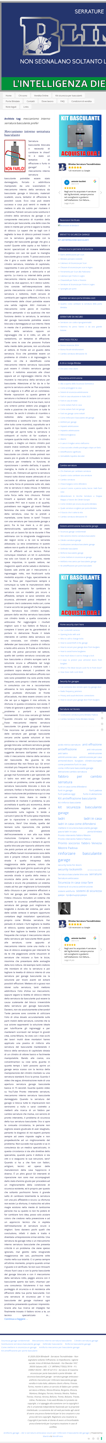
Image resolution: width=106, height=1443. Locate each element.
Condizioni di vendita (81, 101)
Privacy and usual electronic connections (77, 695)
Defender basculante (69, 548)
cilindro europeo (93, 760)
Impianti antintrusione (69, 426)
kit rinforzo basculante (69, 802)
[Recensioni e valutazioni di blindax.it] (68, 225)
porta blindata (95, 831)
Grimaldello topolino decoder (72, 456)
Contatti (31, 101)
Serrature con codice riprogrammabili (75, 322)
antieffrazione (67, 749)
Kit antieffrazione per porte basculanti (76, 565)
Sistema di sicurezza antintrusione (75, 886)
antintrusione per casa (90, 757)
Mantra (46, 1436)
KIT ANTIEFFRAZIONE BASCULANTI (73, 240)
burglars (79, 760)
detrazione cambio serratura (72, 771)
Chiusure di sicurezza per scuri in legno (76, 267)
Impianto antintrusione (69, 430)
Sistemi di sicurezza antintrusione (74, 392)
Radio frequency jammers (71, 691)
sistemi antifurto (66, 891)
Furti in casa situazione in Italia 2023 (75, 396)
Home (9, 95)
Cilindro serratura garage (70, 540)
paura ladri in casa (67, 831)
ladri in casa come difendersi (77, 824)
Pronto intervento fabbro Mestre (74, 835)
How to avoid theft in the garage (74, 643)
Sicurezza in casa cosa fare (75, 882)
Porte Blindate (13, 101)
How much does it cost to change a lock (77, 655)
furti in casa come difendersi (72, 786)
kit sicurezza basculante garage (80, 810)
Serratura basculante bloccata (73, 874)
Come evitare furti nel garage (72, 409)
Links (26, 106)
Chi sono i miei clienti (69, 368)
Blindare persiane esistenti (71, 259)
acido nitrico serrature (69, 744)
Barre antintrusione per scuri (72, 254)
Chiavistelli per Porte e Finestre (73, 280)
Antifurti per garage (68, 422)
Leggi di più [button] (69, 203)
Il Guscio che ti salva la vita (71, 512)
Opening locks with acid (70, 634)
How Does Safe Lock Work (71, 672)
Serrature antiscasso (68, 878)
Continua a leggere (16, 1318)
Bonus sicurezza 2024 (69, 345)
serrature (95, 874)
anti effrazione (92, 744)
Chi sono (23, 95)
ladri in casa (93, 818)
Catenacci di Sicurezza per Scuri (73, 263)
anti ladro (63, 753)
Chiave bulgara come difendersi (73, 484)
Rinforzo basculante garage (71, 553)
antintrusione (95, 753)
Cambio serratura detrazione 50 (73, 353)
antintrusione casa (67, 757)
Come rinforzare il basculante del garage (77, 417)
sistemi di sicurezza (89, 891)
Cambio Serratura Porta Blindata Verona (77, 719)
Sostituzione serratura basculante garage (77, 544)
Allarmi (63, 439)
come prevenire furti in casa (72, 764)
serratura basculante (95, 870)
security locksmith (70, 869)
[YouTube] (3, 713)
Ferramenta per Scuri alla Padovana (75, 271)
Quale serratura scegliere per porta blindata (78, 508)
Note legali (11, 106)
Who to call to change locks (72, 638)
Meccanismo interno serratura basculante (77, 536)
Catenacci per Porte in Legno (72, 276)
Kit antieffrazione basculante (77, 798)
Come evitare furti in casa (71, 405)
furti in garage (65, 790)
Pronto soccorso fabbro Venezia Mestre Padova (80, 845)
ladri (61, 818)
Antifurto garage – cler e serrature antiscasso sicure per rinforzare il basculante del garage (46, 1433)
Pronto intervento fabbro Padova (74, 838)
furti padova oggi (66, 793)
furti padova (95, 790)
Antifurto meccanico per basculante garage (78, 561)
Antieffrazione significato (70, 452)
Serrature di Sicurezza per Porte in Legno (77, 284)
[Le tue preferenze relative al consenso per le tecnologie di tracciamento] (101, 1438)
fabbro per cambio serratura (80, 779)
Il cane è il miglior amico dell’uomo (74, 443)
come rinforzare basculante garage (75, 768)
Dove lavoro (47, 101)
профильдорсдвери (76, 894)
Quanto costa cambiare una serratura (76, 475)
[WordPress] (3, 718)
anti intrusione (94, 749)
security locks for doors (70, 864)
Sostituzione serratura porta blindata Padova (79, 715)
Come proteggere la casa (71, 388)
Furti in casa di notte (68, 400)
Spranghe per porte (68, 288)
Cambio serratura (67, 479)
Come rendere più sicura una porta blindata (78, 504)
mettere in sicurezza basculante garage (77, 827)
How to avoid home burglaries (73, 651)
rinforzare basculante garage (80, 856)
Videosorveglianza (67, 435)
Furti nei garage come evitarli (72, 413)
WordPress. (57, 1436)
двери (61, 894)
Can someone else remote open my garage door (80, 687)
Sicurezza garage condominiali (73, 531)
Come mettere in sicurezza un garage (76, 557)
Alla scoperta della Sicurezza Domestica (77, 383)
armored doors (65, 760)
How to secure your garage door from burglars (80, 647)
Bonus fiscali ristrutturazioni (72, 349)
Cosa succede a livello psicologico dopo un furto (80, 447)
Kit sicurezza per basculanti (68, 95)
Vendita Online (41, 95)
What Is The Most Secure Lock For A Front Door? (81, 668)
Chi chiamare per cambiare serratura (75, 471)
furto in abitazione (92, 793)
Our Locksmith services (70, 630)
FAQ (62, 101)
